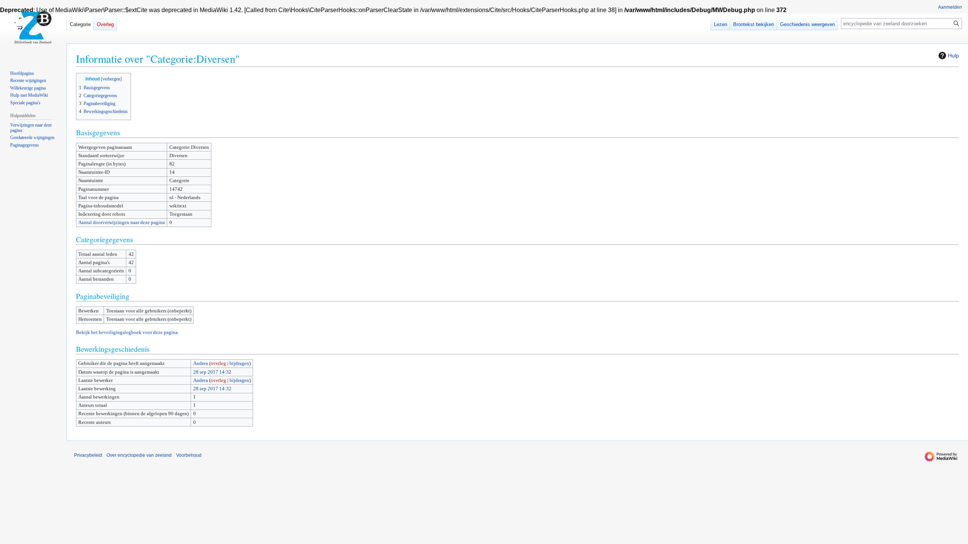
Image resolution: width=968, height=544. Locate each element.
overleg (218, 363)
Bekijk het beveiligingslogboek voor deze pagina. (127, 332)
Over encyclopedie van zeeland (139, 455)
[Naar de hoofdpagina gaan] (33, 30)
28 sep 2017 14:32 (212, 372)
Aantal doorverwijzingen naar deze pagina (121, 222)
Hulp (953, 56)
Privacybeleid (88, 455)
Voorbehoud (189, 455)
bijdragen (239, 363)
